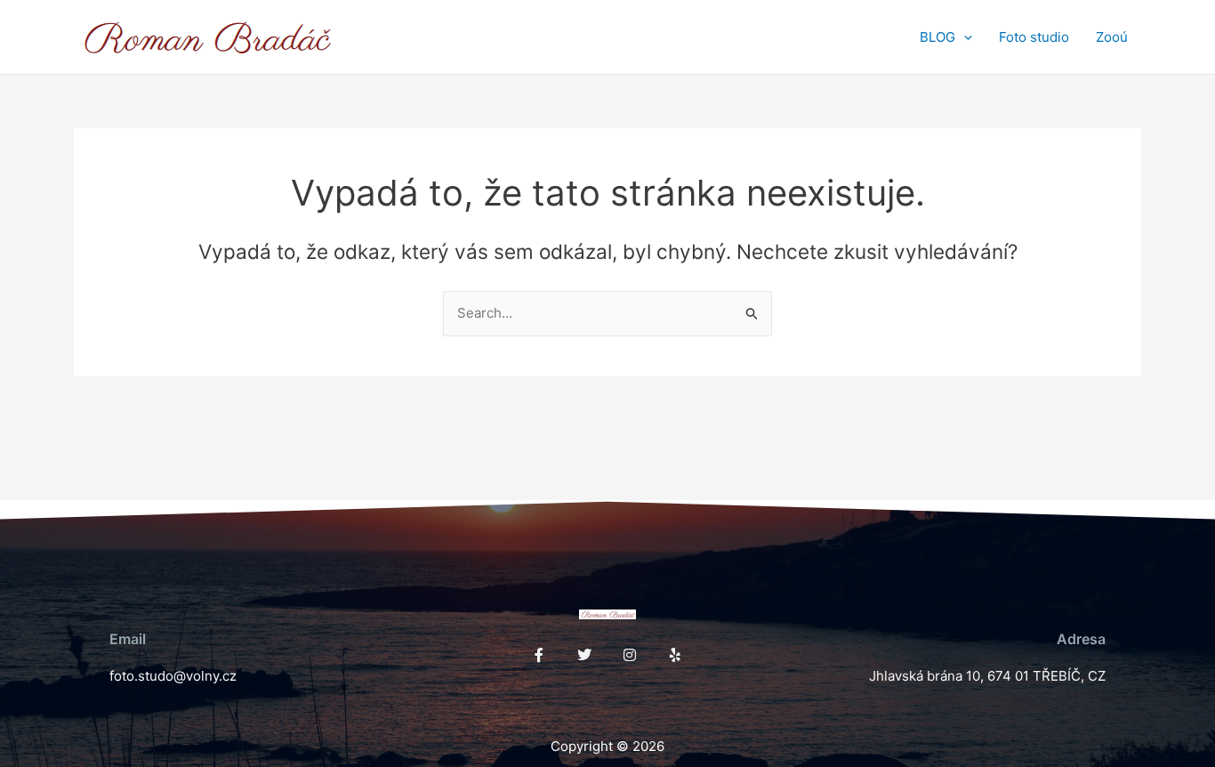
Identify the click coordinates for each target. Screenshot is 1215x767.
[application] (963, 37)
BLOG (937, 36)
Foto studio (1034, 36)
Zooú (1112, 36)
